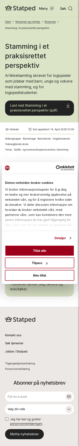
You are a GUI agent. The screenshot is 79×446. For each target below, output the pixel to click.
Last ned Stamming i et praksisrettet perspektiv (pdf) (34, 107)
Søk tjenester (14, 343)
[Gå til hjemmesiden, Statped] (20, 8)
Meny (43, 8)
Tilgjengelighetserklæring (20, 363)
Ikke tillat (39, 275)
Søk (63, 8)
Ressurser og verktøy (27, 21)
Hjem (8, 21)
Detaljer (60, 238)
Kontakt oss (13, 335)
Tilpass (37, 263)
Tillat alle (39, 250)
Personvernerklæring (17, 368)
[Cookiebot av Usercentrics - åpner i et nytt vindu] (56, 168)
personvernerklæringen (26, 423)
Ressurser (50, 21)
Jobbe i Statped (16, 351)
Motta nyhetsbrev (24, 434)
